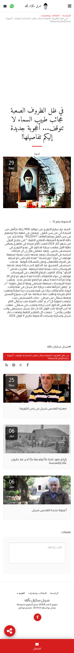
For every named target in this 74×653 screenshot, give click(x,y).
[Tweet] (20, 365)
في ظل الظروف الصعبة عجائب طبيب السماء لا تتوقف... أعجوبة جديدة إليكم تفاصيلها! (38, 356)
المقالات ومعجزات (50, 15)
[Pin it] (13, 365)
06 (11, 433)
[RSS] (6, 365)
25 (11, 382)
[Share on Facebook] (27, 365)
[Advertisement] (37, 63)
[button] (69, 6)
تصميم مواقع (25, 607)
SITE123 (37, 607)
